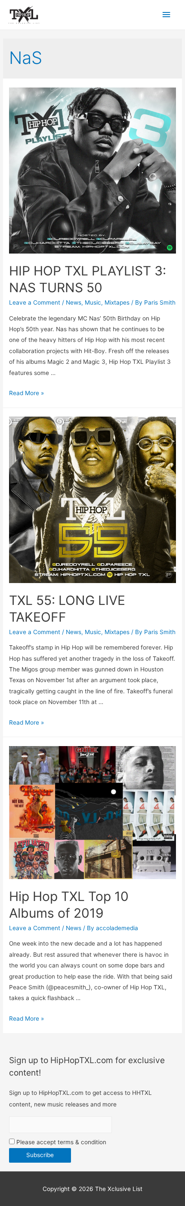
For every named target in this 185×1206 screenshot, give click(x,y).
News (73, 302)
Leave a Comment (34, 302)
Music (93, 302)
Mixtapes (117, 302)
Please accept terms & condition (60, 1142)
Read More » (26, 393)
